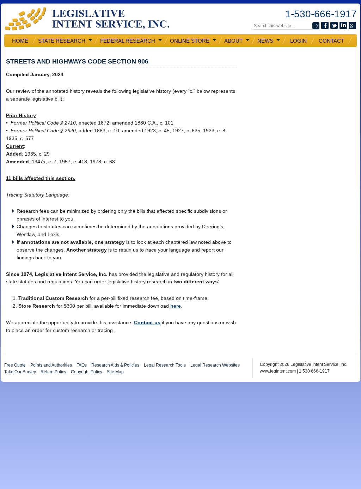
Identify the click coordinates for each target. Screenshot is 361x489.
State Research (61, 41)
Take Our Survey (20, 371)
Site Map (115, 371)
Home (20, 41)
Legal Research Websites (215, 365)
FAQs (82, 365)
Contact (331, 41)
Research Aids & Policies (115, 365)
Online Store (189, 41)
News (264, 41)
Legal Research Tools (165, 365)
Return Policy (53, 371)
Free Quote (15, 365)
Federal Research (127, 41)
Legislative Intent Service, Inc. (92, 19)
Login (298, 41)
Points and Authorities (51, 365)
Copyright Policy (86, 371)
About (233, 41)
